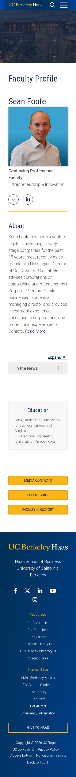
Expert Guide (38, 495)
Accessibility (21, 755)
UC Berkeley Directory (38, 651)
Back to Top (36, 762)
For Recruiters (38, 630)
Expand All (58, 357)
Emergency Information (38, 713)
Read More (35, 331)
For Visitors (38, 637)
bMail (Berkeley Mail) (38, 678)
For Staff (38, 699)
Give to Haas (38, 728)
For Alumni (38, 706)
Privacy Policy (48, 750)
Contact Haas (38, 658)
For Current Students (38, 685)
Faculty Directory (38, 510)
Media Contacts (38, 480)
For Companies (38, 623)
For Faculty (38, 692)
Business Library (37, 644)
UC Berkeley (23, 750)
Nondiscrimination (51, 755)
